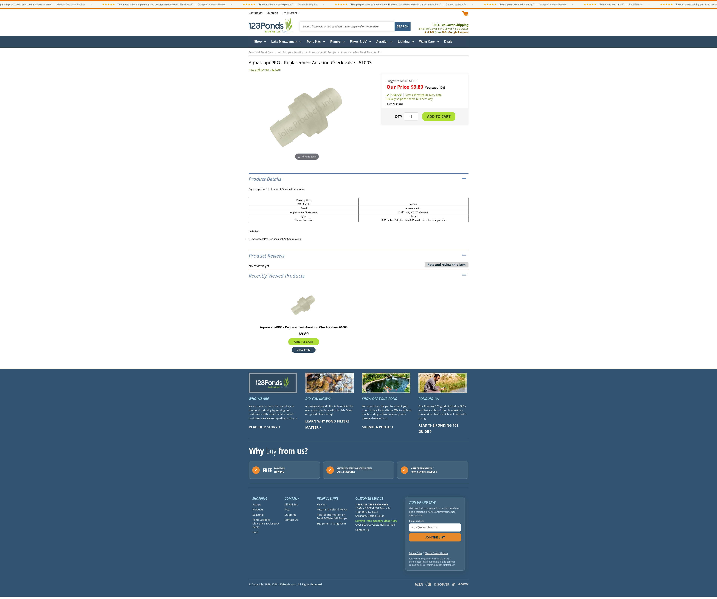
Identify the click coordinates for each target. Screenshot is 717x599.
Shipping (272, 13)
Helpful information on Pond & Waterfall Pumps (332, 516)
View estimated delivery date (424, 95)
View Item (304, 350)
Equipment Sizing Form (331, 523)
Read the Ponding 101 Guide (438, 428)
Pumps (335, 41)
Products (257, 509)
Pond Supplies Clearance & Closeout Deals (265, 523)
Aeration (382, 41)
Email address (416, 521)
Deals (448, 41)
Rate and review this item (265, 69)
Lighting (404, 41)
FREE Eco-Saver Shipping (443, 26)
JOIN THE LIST (435, 537)
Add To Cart (304, 342)
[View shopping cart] (465, 13)
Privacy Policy (415, 553)
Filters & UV (358, 41)
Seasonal (258, 514)
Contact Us (255, 13)
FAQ (287, 509)
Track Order (289, 13)
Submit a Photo (376, 427)
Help (255, 532)
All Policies (291, 504)
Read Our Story (263, 427)
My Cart (321, 504)
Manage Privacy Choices (436, 553)
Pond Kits (314, 41)
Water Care (427, 41)
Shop (258, 41)
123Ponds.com (271, 25)
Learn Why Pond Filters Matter (327, 424)
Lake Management (284, 41)
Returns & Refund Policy (332, 509)
